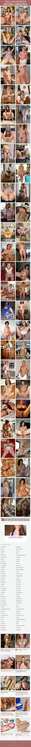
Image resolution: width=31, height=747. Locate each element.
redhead (19, 598)
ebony (3, 611)
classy (3, 592)
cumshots (4, 605)
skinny (18, 613)
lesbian (19, 565)
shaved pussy (20, 609)
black (2, 571)
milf (18, 571)
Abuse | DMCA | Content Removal (8, 742)
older (18, 578)
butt (2, 586)
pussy (18, 596)
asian (3, 551)
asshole (3, 555)
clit (2, 594)
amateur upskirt (21, 625)
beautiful (3, 563)
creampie (3, 602)
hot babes (4, 557)
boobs (3, 578)
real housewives (21, 555)
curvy (2, 607)
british (3, 580)
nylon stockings (21, 619)
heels (18, 551)
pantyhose (19, 592)
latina (18, 561)
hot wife (19, 629)
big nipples (20, 575)
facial (2, 617)
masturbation (20, 569)
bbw (2, 559)
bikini (2, 569)
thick (18, 621)
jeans (18, 559)
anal (2, 548)
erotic (3, 613)
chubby (3, 590)
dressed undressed (6, 609)
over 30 (19, 582)
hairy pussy (20, 548)
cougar (3, 598)
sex (18, 605)
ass (2, 553)
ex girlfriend (4, 615)
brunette (3, 582)
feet (2, 621)
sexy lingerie (20, 567)
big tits (3, 567)
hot (18, 553)
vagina (18, 627)
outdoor (19, 580)
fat (2, 619)
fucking (3, 623)
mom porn (19, 573)
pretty (18, 594)
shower (19, 611)
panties (19, 590)
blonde (3, 573)
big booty (3, 565)
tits (17, 623)
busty (2, 584)
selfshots (19, 602)
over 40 (19, 584)
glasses (3, 627)
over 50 (19, 586)
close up (3, 596)
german (3, 625)
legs (18, 563)
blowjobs (3, 575)
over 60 (19, 588)
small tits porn (20, 615)
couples (3, 600)
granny (19, 546)
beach (3, 561)
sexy (18, 607)
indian (18, 557)
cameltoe (3, 588)
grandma (3, 629)
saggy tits (19, 600)
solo (18, 617)
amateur (3, 546)
